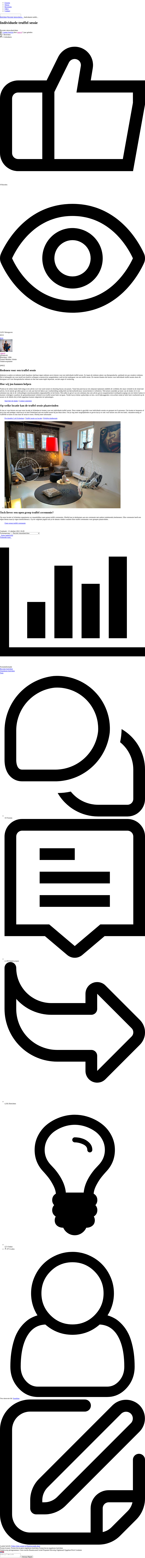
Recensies (8, 7)
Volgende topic (6, 537)
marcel (19, 32)
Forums (7, 3)
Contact (7, 11)
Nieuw (7, 5)
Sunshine (16, 1398)
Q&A (7, 9)
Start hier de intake (11, 401)
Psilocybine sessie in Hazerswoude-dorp (25, 1546)
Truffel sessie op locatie (33, 418)
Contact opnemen (25, 401)
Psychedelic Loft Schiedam (14, 418)
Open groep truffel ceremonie (15, 523)
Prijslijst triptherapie (50, 418)
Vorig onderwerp (6, 535)
